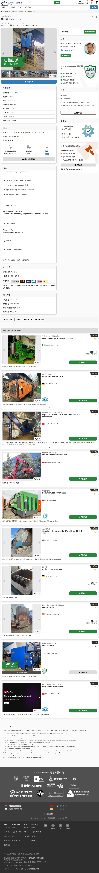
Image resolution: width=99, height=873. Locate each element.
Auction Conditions (45, 730)
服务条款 (36, 869)
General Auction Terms (14, 757)
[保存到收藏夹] (95, 339)
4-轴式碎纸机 (14, 93)
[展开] (49, 368)
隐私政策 (31, 869)
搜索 (95, 7)
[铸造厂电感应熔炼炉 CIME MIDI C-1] (22, 656)
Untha (11, 97)
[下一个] (54, 53)
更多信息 (79, 165)
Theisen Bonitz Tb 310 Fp (37, 818)
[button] (97, 2)
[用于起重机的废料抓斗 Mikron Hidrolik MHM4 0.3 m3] (22, 466)
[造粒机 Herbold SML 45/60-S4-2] (22, 580)
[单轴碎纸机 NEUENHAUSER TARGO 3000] (22, 504)
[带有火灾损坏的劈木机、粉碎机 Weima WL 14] (22, 618)
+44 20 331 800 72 (14, 806)
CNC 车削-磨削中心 (64, 818)
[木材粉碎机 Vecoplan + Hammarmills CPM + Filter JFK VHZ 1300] (22, 542)
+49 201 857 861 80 (15, 809)
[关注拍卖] (93, 17)
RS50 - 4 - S (11, 101)
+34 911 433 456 (59, 809)
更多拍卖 (40, 319)
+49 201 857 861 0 (60, 806)
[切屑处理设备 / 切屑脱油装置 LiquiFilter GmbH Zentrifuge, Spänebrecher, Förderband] (22, 426)
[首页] (2, 11)
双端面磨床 (51, 818)
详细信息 (83, 672)
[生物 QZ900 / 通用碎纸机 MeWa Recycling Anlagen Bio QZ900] (22, 349)
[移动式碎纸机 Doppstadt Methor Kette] (22, 387)
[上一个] (3, 53)
